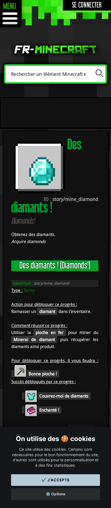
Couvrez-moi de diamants (63, 396)
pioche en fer (50, 332)
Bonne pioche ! (42, 374)
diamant (47, 311)
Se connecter (87, 5)
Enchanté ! (48, 410)
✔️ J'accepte (55, 480)
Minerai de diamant (34, 339)
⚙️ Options (55, 494)
